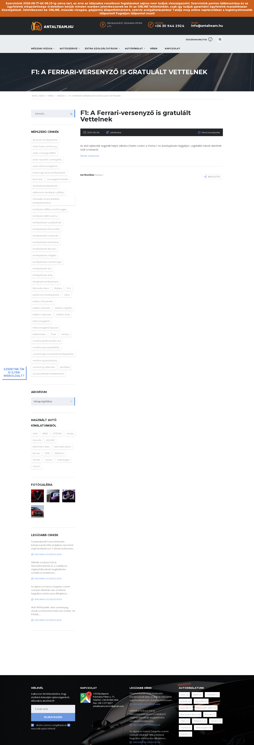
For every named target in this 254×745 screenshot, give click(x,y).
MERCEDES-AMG (41, 446)
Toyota (48, 459)
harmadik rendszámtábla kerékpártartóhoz (46, 200)
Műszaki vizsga (41, 48)
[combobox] (53, 401)
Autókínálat (134, 48)
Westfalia (65, 367)
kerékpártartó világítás (45, 255)
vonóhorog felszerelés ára (47, 340)
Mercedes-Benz (41, 288)
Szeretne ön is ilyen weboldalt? (13, 372)
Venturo (65, 334)
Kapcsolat (172, 48)
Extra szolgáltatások (101, 48)
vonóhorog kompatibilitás (46, 347)
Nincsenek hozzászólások (48, 554)
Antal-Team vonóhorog (45, 146)
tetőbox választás (42, 314)
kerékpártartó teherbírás (46, 242)
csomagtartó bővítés (58, 179)
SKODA (36, 459)
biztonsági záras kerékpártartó (49, 172)
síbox (67, 294)
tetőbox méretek (41, 307)
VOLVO (36, 466)
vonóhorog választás (44, 367)
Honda (70, 433)
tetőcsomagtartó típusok (45, 327)
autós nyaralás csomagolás (47, 159)
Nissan (36, 453)
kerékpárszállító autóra (45, 215)
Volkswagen (63, 459)
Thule (53, 334)
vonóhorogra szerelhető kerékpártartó (53, 353)
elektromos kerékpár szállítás (48, 192)
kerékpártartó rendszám (46, 235)
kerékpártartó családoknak (47, 222)
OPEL (47, 453)
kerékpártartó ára (42, 268)
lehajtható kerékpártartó (46, 281)
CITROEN (57, 433)
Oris (69, 288)
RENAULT (59, 453)
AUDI (35, 433)
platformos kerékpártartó (46, 294)
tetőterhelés (39, 334)
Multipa (58, 288)
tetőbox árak (63, 314)
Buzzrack (37, 179)
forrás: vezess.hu (89, 155)
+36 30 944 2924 (170, 26)
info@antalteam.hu (207, 26)
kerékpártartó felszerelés (46, 229)
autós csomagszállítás (44, 152)
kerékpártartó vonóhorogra (47, 261)
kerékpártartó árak (43, 275)
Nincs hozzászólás (211, 132)
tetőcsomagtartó (41, 321)
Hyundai (37, 440)
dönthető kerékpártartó (45, 185)
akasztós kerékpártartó (45, 139)
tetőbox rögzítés (63, 307)
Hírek (154, 48)
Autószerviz (69, 48)
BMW (45, 433)
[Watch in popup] (37, 496)
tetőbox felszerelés (43, 301)
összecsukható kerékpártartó (48, 373)
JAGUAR (50, 440)
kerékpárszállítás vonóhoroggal (49, 209)
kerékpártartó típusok (44, 248)
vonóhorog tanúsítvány (45, 360)
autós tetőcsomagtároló (45, 166)
